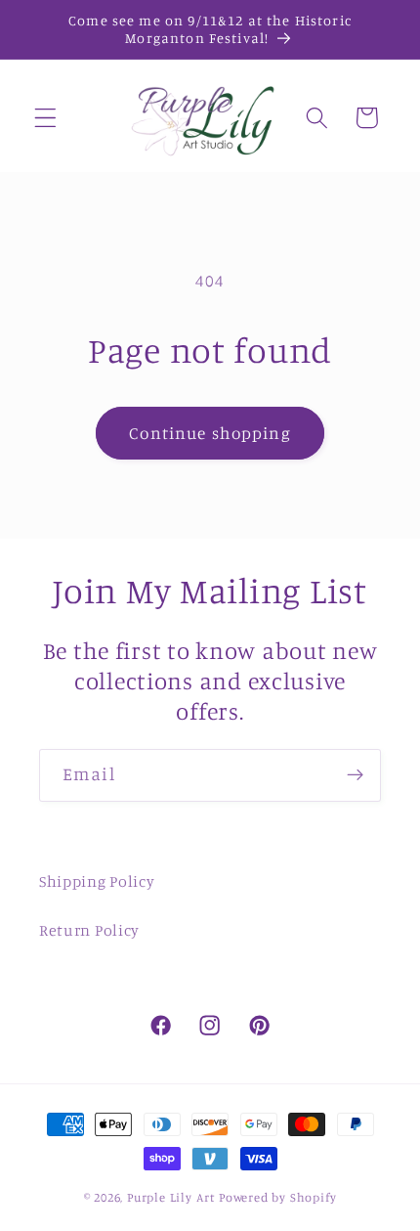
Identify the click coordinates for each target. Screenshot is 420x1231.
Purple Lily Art (171, 1197)
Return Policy (89, 930)
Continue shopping (210, 432)
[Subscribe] (355, 775)
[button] (45, 118)
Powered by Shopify (278, 1197)
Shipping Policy (96, 881)
